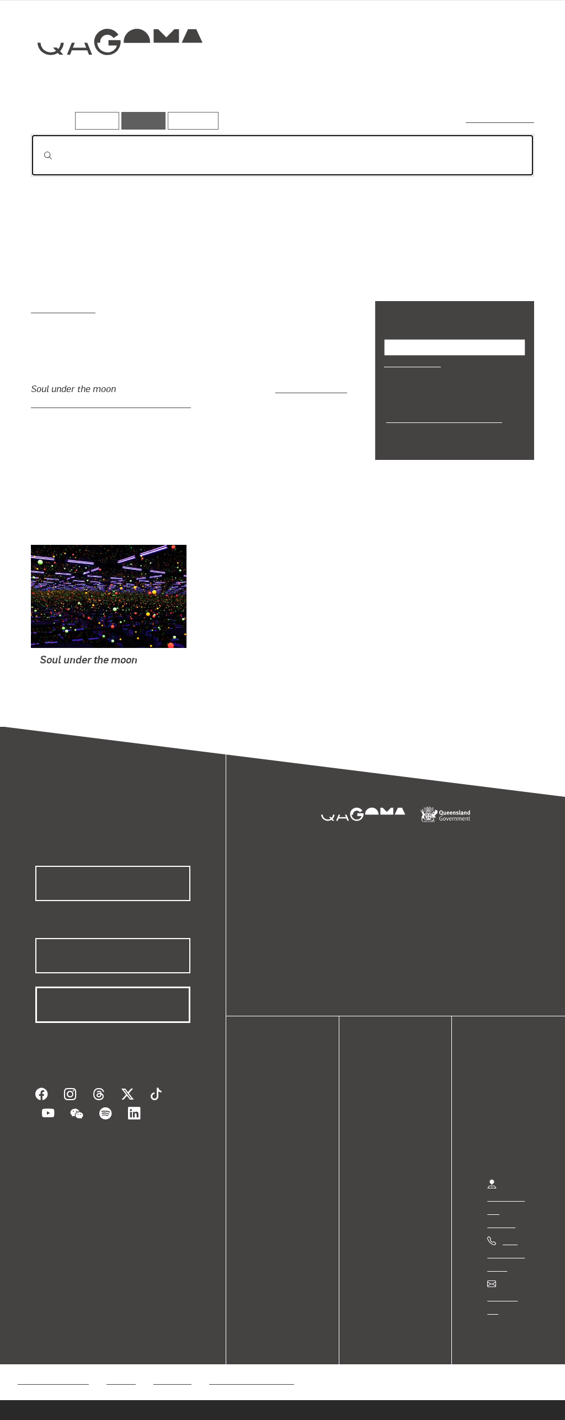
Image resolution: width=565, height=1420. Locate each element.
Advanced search (500, 118)
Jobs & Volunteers (53, 1366)
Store (272, 1139)
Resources (190, 120)
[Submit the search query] (39, 155)
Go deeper (508, 81)
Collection (112, 77)
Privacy (120, 1366)
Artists (452, 81)
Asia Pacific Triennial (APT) (441, 418)
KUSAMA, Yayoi (70, 675)
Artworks (398, 81)
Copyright (172, 1366)
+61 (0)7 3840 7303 (506, 1253)
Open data (281, 1100)
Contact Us (508, 1296)
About (273, 1166)
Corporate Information (251, 1366)
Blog (270, 1153)
